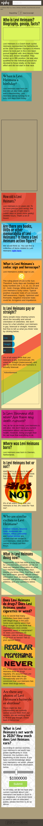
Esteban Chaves (10, 529)
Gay (6, 338)
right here (16, 250)
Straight (7, 344)
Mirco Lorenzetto (19, 534)
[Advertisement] (19, 155)
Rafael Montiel (13, 536)
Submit (18, 783)
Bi (4, 350)
